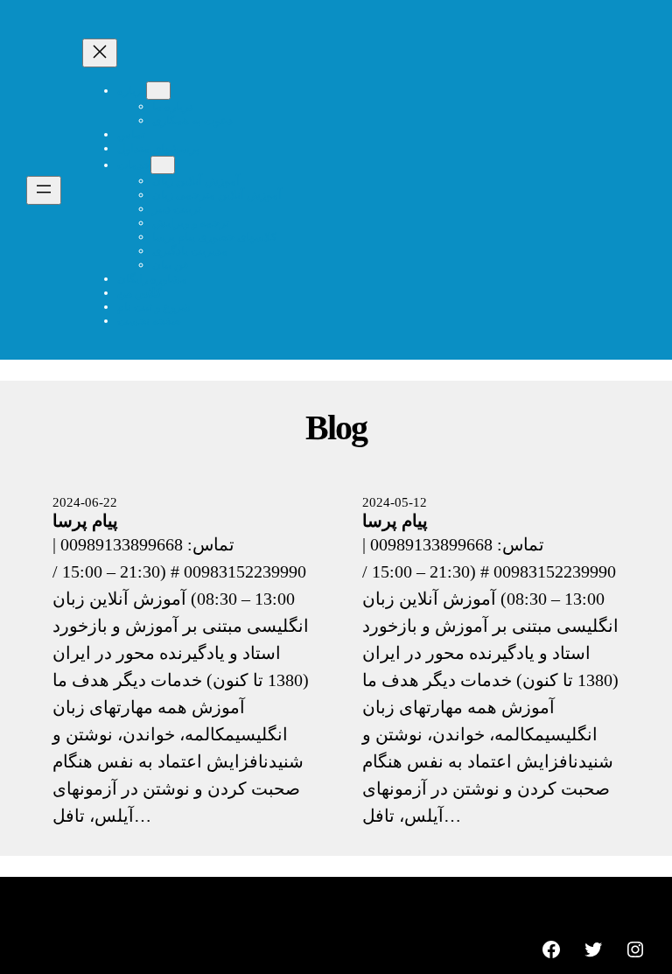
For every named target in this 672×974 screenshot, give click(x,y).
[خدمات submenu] (162, 165)
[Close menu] (99, 53)
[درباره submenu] (158, 90)
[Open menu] (43, 190)
